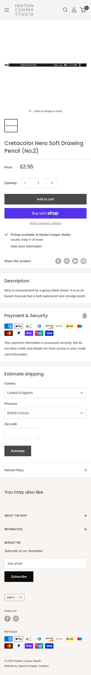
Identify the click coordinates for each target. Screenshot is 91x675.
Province (10, 403)
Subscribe (19, 576)
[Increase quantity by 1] (52, 183)
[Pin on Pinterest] (67, 261)
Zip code (10, 424)
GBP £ (11, 597)
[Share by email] (83, 261)
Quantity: (10, 183)
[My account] (74, 9)
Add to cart (45, 199)
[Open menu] (6, 10)
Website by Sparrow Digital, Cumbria (26, 666)
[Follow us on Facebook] (7, 619)
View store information (26, 246)
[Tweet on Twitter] (75, 261)
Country (10, 383)
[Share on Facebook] (58, 261)
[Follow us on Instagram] (16, 619)
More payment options (45, 223)
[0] (83, 10)
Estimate (18, 451)
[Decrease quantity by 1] (25, 183)
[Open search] (65, 9)
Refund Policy (14, 470)
